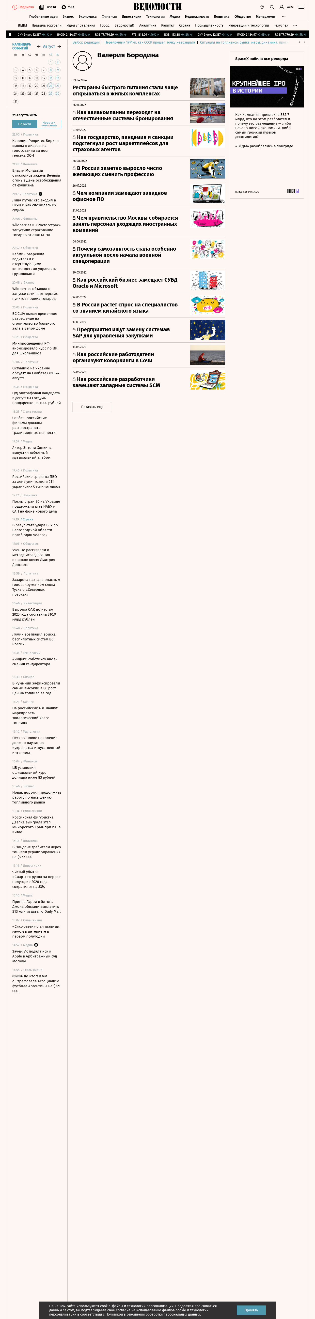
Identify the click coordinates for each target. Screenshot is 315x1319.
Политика (222, 17)
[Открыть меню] (301, 7)
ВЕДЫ (22, 25)
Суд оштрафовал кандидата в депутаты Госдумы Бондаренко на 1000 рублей (36, 398)
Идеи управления (80, 25)
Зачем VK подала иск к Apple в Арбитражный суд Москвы (34, 956)
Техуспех (281, 25)
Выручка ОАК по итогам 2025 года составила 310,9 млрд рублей (34, 614)
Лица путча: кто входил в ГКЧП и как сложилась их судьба (34, 205)
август (49, 46)
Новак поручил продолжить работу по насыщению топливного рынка (36, 797)
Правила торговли (47, 25)
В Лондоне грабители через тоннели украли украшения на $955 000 (36, 852)
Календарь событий (21, 46)
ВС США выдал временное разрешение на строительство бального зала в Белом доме (34, 321)
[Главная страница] (157, 7)
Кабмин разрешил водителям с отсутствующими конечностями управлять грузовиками (34, 264)
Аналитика (147, 25)
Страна (184, 25)
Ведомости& (124, 25)
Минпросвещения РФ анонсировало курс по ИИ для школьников (35, 348)
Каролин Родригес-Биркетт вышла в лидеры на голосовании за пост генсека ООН (36, 148)
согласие (123, 1310)
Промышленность (209, 25)
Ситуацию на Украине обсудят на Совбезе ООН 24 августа (35, 373)
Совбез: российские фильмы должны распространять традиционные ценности (34, 425)
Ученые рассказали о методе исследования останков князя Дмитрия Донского (33, 557)
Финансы (109, 17)
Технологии (155, 17)
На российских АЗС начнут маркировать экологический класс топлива (35, 715)
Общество (243, 17)
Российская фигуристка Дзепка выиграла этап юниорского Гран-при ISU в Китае (36, 824)
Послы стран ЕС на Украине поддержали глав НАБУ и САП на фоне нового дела (36, 506)
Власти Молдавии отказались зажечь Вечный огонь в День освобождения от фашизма (36, 177)
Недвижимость (197, 17)
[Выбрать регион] (262, 7)
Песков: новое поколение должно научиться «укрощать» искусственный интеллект (36, 745)
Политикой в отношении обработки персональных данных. (153, 1314)
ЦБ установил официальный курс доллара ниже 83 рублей (33, 772)
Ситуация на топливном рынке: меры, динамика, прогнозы (247, 42)
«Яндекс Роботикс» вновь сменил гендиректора (34, 661)
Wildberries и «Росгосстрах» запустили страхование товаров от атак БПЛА (36, 230)
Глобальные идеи (43, 17)
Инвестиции (131, 17)
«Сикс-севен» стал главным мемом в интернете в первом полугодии (36, 931)
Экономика (88, 17)
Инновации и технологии (248, 25)
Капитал (167, 25)
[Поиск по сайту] (271, 7)
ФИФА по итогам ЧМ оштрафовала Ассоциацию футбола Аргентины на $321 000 (36, 983)
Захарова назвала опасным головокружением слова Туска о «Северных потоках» (36, 587)
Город (105, 25)
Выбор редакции (86, 42)
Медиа (175, 17)
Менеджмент (266, 17)
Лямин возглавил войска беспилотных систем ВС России (34, 639)
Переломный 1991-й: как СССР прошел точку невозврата (150, 42)
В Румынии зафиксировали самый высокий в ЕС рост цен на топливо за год (36, 688)
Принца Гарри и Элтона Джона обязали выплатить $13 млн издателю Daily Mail (36, 906)
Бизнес (68, 17)
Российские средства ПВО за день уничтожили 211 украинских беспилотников (36, 481)
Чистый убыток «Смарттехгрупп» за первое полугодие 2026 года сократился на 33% (36, 879)
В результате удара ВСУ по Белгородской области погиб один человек (35, 530)
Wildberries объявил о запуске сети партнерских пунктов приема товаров (35, 294)
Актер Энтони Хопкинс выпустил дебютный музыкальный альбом (31, 452)
